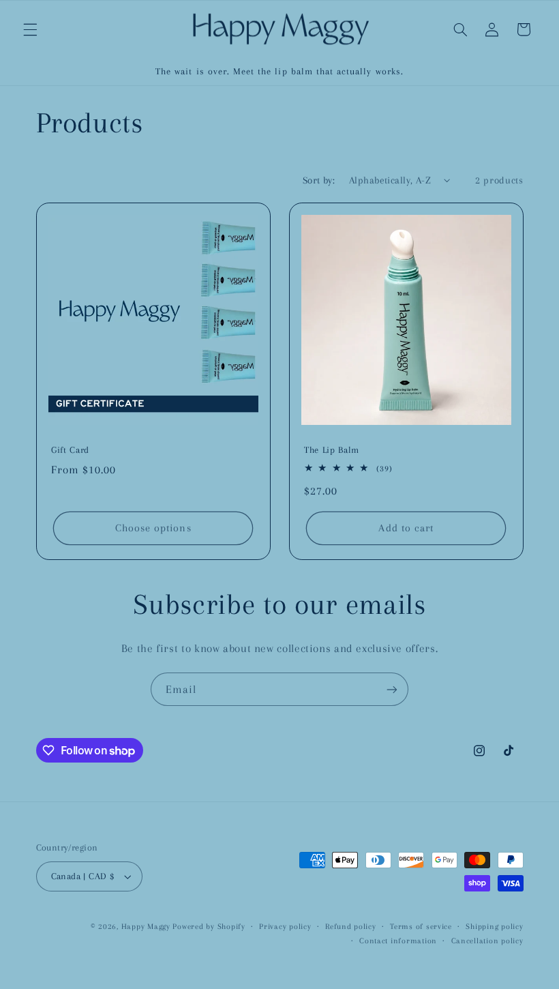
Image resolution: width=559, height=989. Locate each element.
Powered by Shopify (208, 926)
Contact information (398, 940)
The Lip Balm (331, 450)
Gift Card (70, 450)
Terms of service (421, 926)
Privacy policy (285, 926)
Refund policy (350, 926)
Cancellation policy (487, 940)
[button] (30, 29)
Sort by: (319, 180)
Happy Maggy (145, 926)
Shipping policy (494, 926)
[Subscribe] (392, 689)
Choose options (153, 528)
